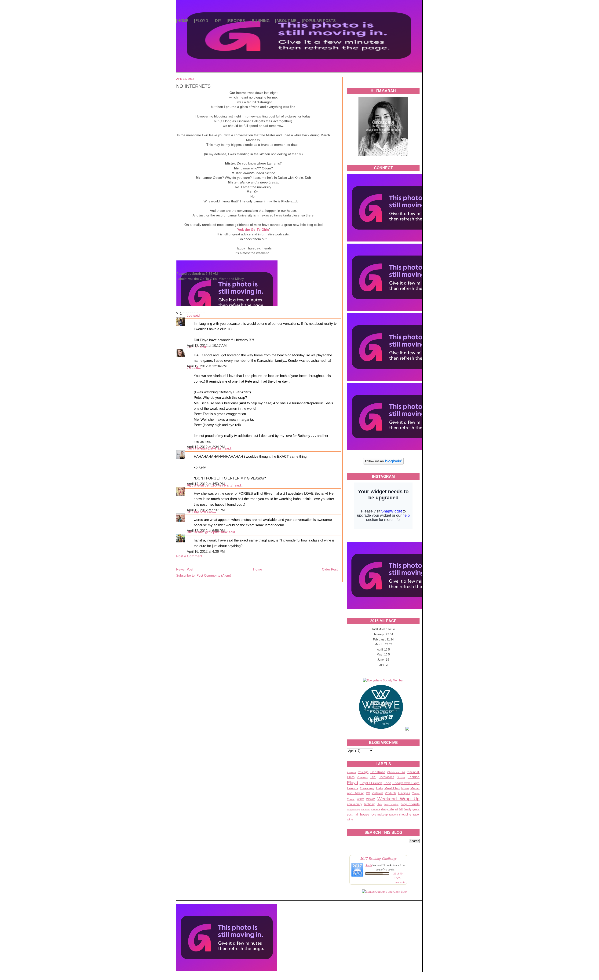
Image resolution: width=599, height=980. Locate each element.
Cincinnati (413, 772)
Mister (405, 788)
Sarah (368, 865)
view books (399, 882)
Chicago (363, 772)
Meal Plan (392, 788)
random (393, 814)
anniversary (354, 804)
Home (257, 569)
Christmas (377, 772)
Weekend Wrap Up (398, 798)
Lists (379, 788)
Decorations (386, 777)
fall (401, 809)
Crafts (350, 777)
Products (390, 793)
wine (350, 819)
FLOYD (201, 21)
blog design (391, 804)
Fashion (414, 777)
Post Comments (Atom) (214, 575)
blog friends (410, 804)
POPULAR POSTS (319, 21)
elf (396, 809)
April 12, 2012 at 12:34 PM (207, 366)
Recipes (404, 793)
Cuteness (362, 777)
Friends (352, 788)
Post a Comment (189, 556)
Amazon (351, 772)
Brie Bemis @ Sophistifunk (207, 532)
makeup (382, 814)
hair (356, 814)
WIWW (370, 799)
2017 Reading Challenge (378, 858)
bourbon (365, 809)
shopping (405, 814)
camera (375, 809)
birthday (369, 804)
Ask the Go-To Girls (202, 279)
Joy (189, 315)
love (373, 814)
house (364, 814)
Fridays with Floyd (406, 783)
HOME (183, 21)
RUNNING (261, 21)
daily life (387, 809)
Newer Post (184, 569)
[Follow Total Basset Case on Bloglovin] (383, 463)
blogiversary (353, 809)
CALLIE (193, 347)
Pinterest (377, 793)
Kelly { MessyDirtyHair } (205, 448)
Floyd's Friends (371, 783)
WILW (360, 799)
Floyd (352, 782)
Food (387, 783)
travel (416, 814)
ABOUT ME (286, 21)
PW (368, 793)
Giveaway (367, 788)
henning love (196, 511)
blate (379, 804)
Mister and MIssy (231, 279)
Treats (350, 799)
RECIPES (236, 21)
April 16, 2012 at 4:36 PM (206, 551)
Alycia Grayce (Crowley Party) (210, 485)
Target (416, 793)
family (407, 809)
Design (401, 777)
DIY (218, 21)
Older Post (330, 569)
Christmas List (396, 772)
